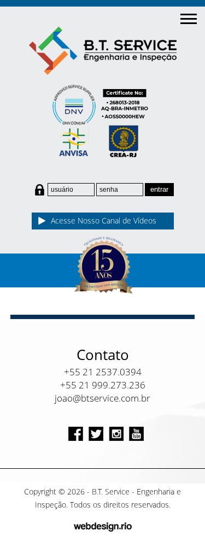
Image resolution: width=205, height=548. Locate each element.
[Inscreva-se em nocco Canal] (136, 434)
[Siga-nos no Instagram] (116, 434)
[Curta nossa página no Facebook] (75, 434)
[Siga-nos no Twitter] (96, 434)
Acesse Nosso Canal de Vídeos (103, 220)
